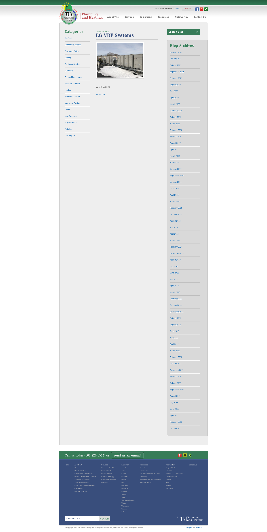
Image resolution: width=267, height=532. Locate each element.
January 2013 (176, 305)
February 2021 (176, 78)
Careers (188, 9)
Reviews (169, 471)
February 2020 (176, 111)
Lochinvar (124, 485)
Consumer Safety (72, 51)
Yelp (201, 9)
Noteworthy (170, 465)
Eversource (144, 471)
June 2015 (174, 188)
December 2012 (177, 312)
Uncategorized (71, 136)
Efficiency (69, 71)
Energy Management (73, 77)
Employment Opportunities (83, 474)
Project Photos (71, 123)
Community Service (73, 45)
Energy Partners (145, 482)
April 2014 (174, 234)
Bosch (123, 474)
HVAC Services (106, 474)
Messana (124, 488)
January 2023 (176, 59)
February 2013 (176, 299)
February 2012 (176, 357)
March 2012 (175, 351)
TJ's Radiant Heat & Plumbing (190, 518)
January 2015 (176, 214)
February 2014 (176, 247)
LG (122, 482)
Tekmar (124, 494)
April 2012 (174, 344)
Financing (143, 476)
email (177, 9)
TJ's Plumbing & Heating (81, 13)
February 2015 (176, 208)
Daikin (123, 479)
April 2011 (174, 415)
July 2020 (174, 91)
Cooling (68, 58)
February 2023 (176, 52)
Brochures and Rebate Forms (150, 479)
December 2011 (176, 370)
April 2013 (174, 286)
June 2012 (174, 331)
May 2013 (174, 279)
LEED (67, 110)
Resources (144, 465)
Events (168, 485)
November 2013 (177, 253)
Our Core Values (80, 471)
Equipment (125, 465)
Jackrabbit (198, 527)
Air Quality (69, 38)
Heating (68, 90)
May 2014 (174, 227)
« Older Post (100, 94)
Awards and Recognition (174, 474)
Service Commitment (81, 482)
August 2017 (175, 143)
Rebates (68, 129)
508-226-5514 (94, 455)
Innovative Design (72, 103)
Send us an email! (127, 455)
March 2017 (175, 156)
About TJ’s (78, 465)
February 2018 (176, 130)
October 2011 (175, 383)
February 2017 (176, 163)
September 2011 (177, 390)
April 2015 (174, 195)
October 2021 (175, 65)
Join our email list (80, 491)
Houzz (190, 455)
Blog (167, 482)
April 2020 (174, 98)
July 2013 (174, 266)
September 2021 (177, 72)
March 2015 (175, 201)
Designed (189, 527)
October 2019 (175, 117)
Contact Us (193, 465)
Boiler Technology (107, 476)
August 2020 (175, 85)
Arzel (123, 471)
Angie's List (185, 455)
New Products (70, 116)
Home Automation (72, 97)
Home (67, 465)
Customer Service (72, 64)
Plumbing (104, 482)
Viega (123, 503)
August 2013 (175, 260)
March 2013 (175, 292)
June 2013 (174, 273)
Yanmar (124, 509)
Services (104, 465)
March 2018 (175, 124)
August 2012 (175, 325)
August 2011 (175, 396)
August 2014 (175, 221)
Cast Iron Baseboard (108, 479)
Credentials (78, 488)
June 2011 (174, 409)
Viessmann (125, 506)
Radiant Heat (106, 471)
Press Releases (171, 476)
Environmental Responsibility (84, 485)
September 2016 (177, 176)
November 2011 (176, 377)
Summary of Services (81, 479)
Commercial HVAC (107, 468)
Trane (123, 497)
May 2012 (174, 338)
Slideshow (169, 488)
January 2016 (176, 182)
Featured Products (72, 84)
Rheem (124, 491)
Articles (168, 479)
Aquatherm (125, 468)
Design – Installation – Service (85, 476)
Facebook (197, 9)
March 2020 (175, 104)
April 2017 (174, 150)
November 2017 (177, 137)
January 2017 (176, 169)
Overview (77, 468)
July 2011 (174, 403)
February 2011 (176, 422)
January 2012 (176, 364)
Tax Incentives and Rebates (150, 474)
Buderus (124, 476)
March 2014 (175, 240)
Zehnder (124, 512)
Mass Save (144, 468)
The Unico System (127, 500)
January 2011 (175, 428)
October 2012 (175, 318)
